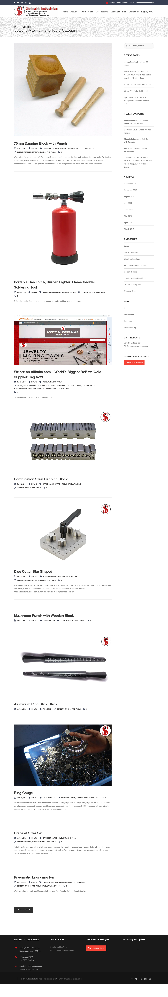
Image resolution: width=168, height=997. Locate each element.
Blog (124, 11)
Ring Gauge (23, 792)
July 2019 (128, 203)
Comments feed (130, 321)
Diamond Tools (64, 388)
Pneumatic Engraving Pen (34, 877)
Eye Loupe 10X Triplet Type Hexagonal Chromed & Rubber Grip (136, 100)
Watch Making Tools (46, 386)
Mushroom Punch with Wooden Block (44, 615)
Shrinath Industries (131, 120)
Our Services (87, 11)
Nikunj (34, 148)
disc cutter (72, 576)
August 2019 (129, 196)
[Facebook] (15, 2)
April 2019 (128, 222)
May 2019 (128, 216)
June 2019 (128, 209)
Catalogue (115, 11)
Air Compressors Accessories (136, 346)
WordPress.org (130, 327)
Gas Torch (47, 292)
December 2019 (130, 183)
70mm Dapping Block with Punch (40, 143)
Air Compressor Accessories (68, 386)
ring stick (47, 709)
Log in (126, 308)
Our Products (102, 11)
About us (74, 11)
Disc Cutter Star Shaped (33, 571)
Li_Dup (127, 129)
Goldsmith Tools (87, 148)
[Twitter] (18, 2)
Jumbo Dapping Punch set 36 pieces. (136, 63)
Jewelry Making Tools (69, 148)
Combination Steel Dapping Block (41, 478)
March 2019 (129, 228)
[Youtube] (30, 2)
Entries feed (129, 314)
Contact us (134, 11)
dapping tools (61, 484)
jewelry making (74, 484)
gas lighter (71, 292)
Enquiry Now (147, 11)
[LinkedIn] (22, 2)
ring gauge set (49, 798)
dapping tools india (51, 148)
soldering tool (58, 292)
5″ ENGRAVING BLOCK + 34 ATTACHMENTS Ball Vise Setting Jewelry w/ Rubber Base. (137, 74)
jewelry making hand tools (55, 576)
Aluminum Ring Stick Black (36, 704)
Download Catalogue (134, 362)
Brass (19, 386)
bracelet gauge (50, 838)
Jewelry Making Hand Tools (142, 27)
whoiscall (127, 157)
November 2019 (130, 190)
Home (65, 11)
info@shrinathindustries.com (121, 2)
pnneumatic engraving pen (54, 882)
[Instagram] (26, 2)
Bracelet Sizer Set (28, 832)
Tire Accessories (30, 386)
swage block (48, 484)
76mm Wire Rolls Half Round (135, 91)
